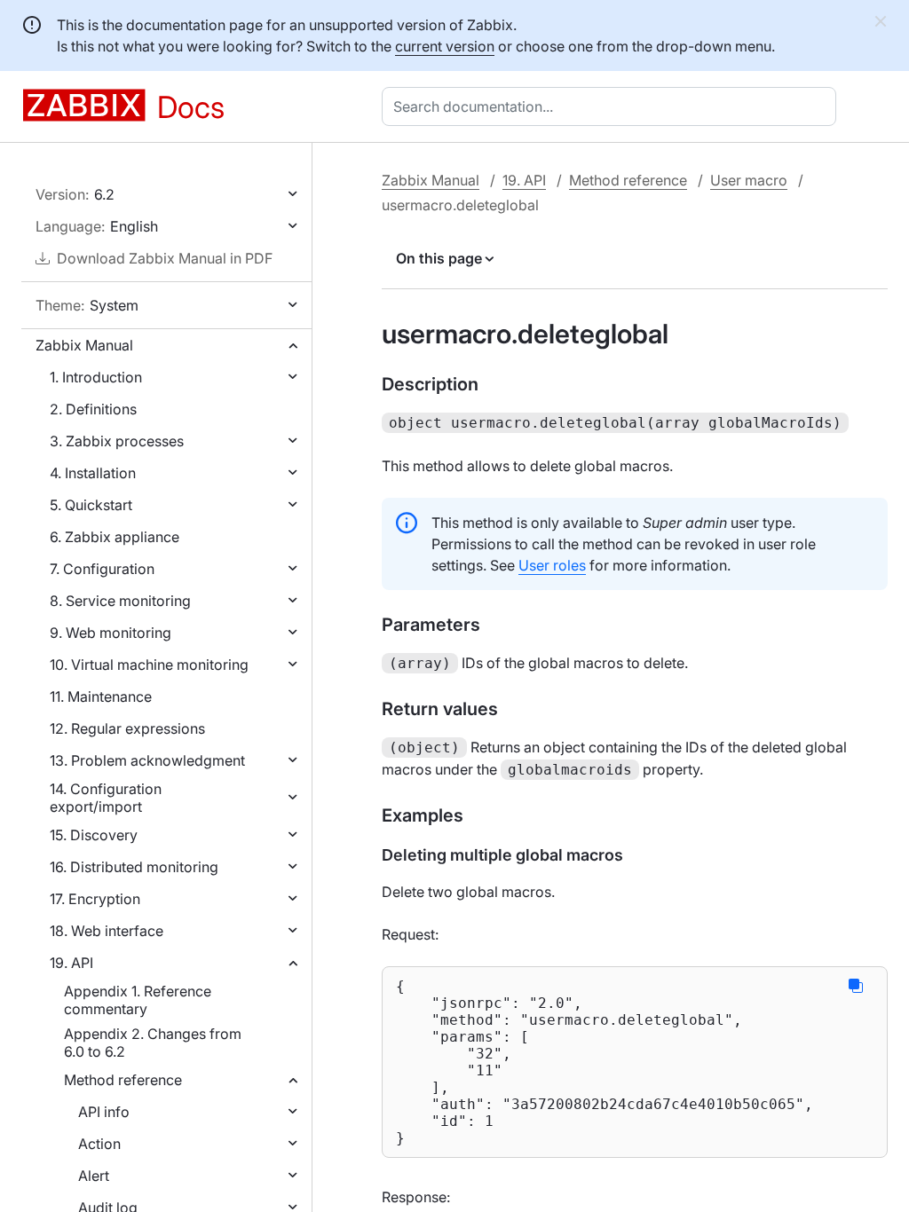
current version (444, 46)
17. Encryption (95, 899)
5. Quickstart (91, 505)
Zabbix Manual (84, 345)
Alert (93, 1175)
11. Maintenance (101, 696)
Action (99, 1144)
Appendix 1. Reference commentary (137, 1000)
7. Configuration (102, 569)
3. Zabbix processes (117, 441)
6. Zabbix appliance (114, 537)
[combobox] (612, 106)
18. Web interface (106, 931)
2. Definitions (93, 409)
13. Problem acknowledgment (147, 760)
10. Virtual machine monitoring (149, 664)
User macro (748, 180)
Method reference (123, 1080)
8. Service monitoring (120, 601)
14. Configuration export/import (106, 797)
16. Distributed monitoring (134, 867)
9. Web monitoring (110, 632)
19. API (71, 963)
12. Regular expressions (127, 728)
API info (104, 1112)
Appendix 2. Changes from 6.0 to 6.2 (152, 1042)
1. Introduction (96, 377)
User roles (552, 565)
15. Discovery (94, 835)
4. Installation (93, 473)
